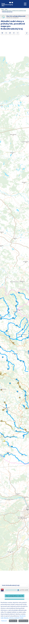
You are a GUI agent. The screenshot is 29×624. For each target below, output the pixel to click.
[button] (25, 4)
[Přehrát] (2, 590)
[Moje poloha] (13, 33)
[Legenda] (26, 33)
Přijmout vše (13, 621)
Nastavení (4, 621)
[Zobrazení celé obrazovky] (17, 33)
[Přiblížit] (2, 33)
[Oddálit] (6, 33)
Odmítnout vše (23, 621)
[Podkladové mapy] (10, 33)
